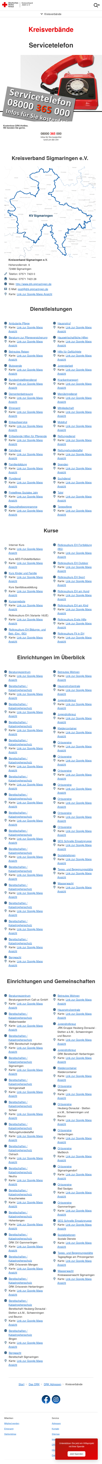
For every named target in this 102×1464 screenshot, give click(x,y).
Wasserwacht (66, 883)
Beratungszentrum (20, 672)
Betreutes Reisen (19, 351)
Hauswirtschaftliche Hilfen (73, 337)
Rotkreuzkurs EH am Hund (73, 591)
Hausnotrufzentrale (69, 686)
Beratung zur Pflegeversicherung (28, 337)
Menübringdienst (67, 394)
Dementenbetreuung (21, 394)
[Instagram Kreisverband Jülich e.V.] (56, 1399)
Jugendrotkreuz (67, 700)
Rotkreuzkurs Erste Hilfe (72, 619)
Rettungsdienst (66, 436)
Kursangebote (17, 601)
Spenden (63, 464)
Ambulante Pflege (19, 323)
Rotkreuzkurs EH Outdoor (73, 563)
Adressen (56, 1423)
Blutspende (15, 365)
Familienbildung (18, 464)
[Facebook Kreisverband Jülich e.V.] (46, 1399)
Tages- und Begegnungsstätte (75, 869)
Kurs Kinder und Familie (23, 573)
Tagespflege (65, 506)
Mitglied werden (11, 1423)
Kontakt (55, 1428)
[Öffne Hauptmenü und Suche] (97, 5)
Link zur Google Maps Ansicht (34, 294)
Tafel (60, 492)
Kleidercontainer (67, 728)
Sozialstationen (66, 855)
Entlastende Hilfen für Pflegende (28, 436)
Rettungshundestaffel (70, 450)
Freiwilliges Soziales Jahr (23, 492)
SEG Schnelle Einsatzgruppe (75, 841)
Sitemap (56, 1434)
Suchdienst (64, 478)
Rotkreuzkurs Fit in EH (71, 633)
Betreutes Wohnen (69, 672)
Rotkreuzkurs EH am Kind (73, 605)
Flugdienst (15, 478)
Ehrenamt (14, 408)
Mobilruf (62, 422)
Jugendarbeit (65, 365)
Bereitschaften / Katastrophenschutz (20, 688)
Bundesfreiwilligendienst (23, 380)
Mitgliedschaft (66, 408)
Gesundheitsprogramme (23, 506)
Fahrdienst (15, 450)
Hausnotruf (64, 323)
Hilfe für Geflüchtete (69, 351)
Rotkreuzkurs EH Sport (71, 577)
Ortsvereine (65, 742)
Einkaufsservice (18, 422)
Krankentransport (68, 380)
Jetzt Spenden (76, 1453)
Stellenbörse (10, 1434)
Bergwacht (15, 957)
